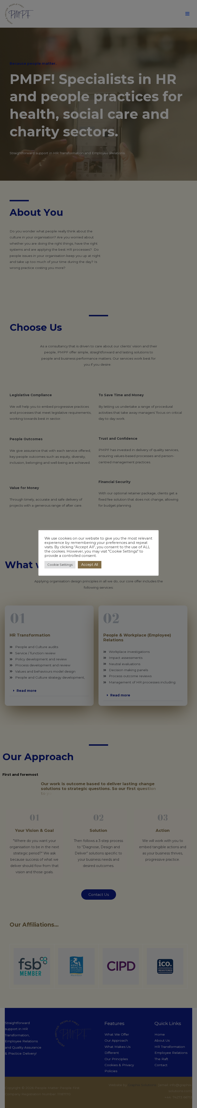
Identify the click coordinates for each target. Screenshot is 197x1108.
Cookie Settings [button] (60, 565)
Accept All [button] (89, 564)
